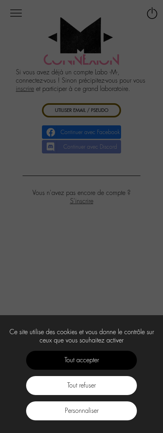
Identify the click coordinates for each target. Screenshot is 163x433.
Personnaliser (82, 411)
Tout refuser (81, 385)
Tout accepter (81, 360)
